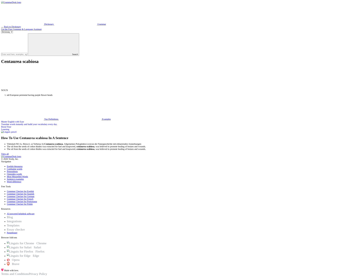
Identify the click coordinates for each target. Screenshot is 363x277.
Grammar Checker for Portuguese (22, 201)
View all (5, 154)
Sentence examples (15, 179)
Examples (106, 119)
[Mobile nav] (2, 27)
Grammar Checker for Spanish (20, 194)
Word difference (14, 181)
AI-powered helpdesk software (20, 213)
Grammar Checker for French (20, 199)
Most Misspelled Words (17, 176)
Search (75, 54)
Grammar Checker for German (20, 196)
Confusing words (14, 169)
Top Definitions (51, 119)
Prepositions (12, 171)
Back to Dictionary (12, 27)
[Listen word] (22, 87)
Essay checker (16, 229)
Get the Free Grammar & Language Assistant (21, 29)
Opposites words (14, 174)
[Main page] (11, 2)
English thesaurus (15, 166)
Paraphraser (12, 232)
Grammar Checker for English (20, 191)
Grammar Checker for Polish (20, 204)
